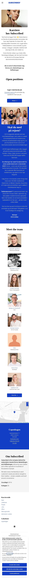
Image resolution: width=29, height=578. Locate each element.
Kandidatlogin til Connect (14, 535)
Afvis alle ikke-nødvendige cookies (14, 569)
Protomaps (20, 422)
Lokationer (4, 502)
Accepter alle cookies (14, 564)
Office (2, 509)
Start (2, 500)
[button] (27, 403)
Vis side (14, 443)
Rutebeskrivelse (14, 439)
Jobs (2, 507)
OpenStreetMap (26, 422)
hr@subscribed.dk (14, 441)
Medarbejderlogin (14, 534)
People (3, 504)
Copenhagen (4, 521)
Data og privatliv (5, 511)
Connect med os (10, 92)
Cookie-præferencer (14, 573)
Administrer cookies (6, 514)
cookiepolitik (10, 553)
